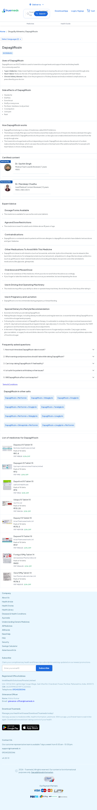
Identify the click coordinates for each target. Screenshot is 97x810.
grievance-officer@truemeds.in (21, 701)
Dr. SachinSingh (23, 163)
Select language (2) (10, 39)
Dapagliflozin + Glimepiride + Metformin (21, 425)
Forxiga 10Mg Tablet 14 (24, 554)
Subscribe (44, 668)
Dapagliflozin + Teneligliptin (52, 407)
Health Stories (8, 606)
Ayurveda (6, 618)
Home (2, 31)
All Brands (6, 630)
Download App (61, 11)
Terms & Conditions (10, 384)
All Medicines (7, 626)
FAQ (4, 638)
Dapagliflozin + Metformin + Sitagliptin (21, 407)
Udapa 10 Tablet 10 (22, 499)
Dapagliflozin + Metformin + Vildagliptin (21, 416)
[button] (48, 349)
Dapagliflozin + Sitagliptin (68, 398)
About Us (5, 597)
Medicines (30, 24)
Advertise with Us (9, 650)
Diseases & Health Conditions (14, 614)
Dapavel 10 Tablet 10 (23, 536)
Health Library (7, 610)
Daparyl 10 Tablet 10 (23, 518)
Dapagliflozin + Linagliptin (52, 416)
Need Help (6, 634)
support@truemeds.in (11, 748)
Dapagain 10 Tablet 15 (23, 463)
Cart (93, 11)
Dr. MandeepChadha (26, 184)
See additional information (42, 772)
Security (5, 642)
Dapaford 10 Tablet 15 (23, 481)
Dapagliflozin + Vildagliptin (42, 398)
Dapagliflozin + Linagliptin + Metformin (58, 425)
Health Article (7, 601)
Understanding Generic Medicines (16, 622)
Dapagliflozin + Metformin (16, 398)
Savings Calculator (9, 646)
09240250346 (19, 689)
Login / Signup (77, 11)
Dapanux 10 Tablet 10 (23, 445)
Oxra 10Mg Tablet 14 (23, 573)
